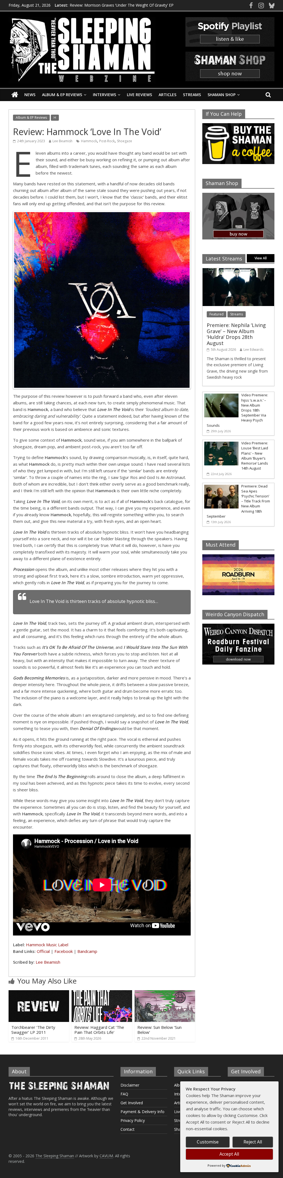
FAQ (124, 1094)
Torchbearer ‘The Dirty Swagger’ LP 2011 (33, 1029)
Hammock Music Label (47, 944)
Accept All (229, 1154)
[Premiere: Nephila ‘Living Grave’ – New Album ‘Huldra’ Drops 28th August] (238, 271)
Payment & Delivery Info (142, 1111)
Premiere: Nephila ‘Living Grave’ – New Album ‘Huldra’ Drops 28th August (236, 334)
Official (43, 951)
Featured (216, 314)
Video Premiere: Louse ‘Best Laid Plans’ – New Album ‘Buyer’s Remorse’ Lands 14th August (254, 456)
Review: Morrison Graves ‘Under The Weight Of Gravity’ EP (122, 5)
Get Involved (131, 1102)
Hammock (89, 141)
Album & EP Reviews (62, 94)
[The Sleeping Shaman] (15, 95)
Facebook (63, 951)
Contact (127, 1129)
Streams (192, 94)
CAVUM (106, 1155)
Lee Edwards (253, 349)
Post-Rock (107, 141)
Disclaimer (129, 1085)
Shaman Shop (221, 94)
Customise (208, 1142)
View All (261, 258)
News (29, 94)
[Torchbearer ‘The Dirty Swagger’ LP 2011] (39, 993)
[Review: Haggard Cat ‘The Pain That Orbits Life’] (102, 993)
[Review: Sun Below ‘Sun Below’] (165, 993)
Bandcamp (87, 951)
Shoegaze (124, 141)
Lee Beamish (62, 141)
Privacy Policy (132, 1120)
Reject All (252, 1142)
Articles (167, 94)
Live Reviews (139, 94)
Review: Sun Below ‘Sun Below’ (159, 1029)
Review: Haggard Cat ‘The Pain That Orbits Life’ (99, 1029)
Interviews (104, 94)
